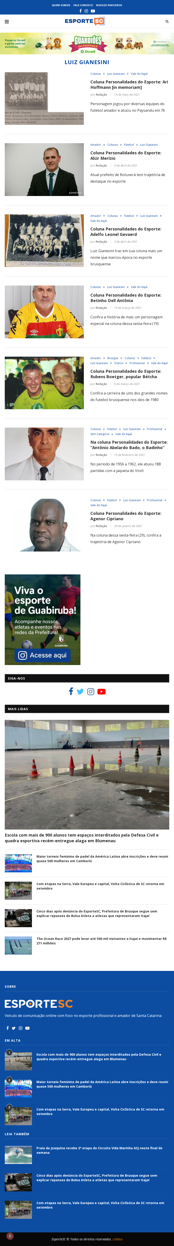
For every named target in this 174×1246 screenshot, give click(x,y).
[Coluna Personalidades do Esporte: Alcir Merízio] (44, 169)
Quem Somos (61, 5)
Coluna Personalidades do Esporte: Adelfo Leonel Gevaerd (125, 231)
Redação (101, 95)
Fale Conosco (83, 5)
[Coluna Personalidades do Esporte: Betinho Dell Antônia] (44, 311)
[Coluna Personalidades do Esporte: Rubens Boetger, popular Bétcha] (44, 383)
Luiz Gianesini (116, 73)
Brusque (112, 358)
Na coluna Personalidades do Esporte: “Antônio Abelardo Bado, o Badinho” (129, 444)
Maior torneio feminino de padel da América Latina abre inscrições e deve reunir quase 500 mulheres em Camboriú (102, 858)
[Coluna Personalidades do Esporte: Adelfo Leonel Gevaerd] (44, 240)
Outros (118, 363)
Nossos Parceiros (109, 5)
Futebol (129, 144)
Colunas (95, 73)
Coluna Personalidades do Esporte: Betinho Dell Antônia (125, 297)
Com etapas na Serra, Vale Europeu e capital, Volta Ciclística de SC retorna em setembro (100, 886)
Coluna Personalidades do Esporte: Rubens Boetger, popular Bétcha (125, 373)
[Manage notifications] (10, 1236)
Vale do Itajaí (139, 73)
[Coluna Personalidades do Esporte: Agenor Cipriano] (44, 525)
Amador (95, 144)
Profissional (137, 363)
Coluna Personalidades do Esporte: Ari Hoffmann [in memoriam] (129, 84)
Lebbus (118, 1239)
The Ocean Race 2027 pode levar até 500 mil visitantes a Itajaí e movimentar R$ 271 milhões (101, 940)
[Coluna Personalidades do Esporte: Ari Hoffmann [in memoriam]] (44, 98)
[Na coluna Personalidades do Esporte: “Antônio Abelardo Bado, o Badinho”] (44, 454)
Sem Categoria (99, 434)
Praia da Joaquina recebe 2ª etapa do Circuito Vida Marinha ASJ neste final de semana (99, 1150)
